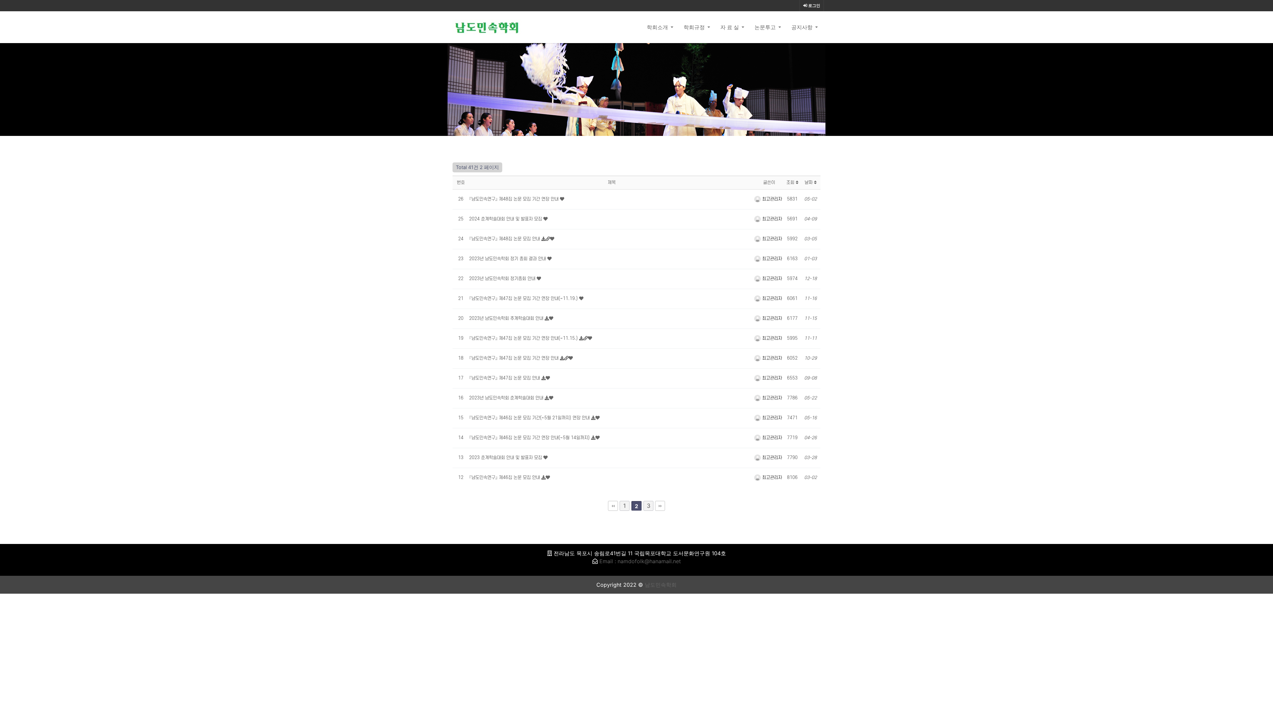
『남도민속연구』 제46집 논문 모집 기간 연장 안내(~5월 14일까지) (530, 437)
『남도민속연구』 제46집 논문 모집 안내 (505, 477)
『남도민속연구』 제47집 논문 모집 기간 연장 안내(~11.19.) (524, 298)
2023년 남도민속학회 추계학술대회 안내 (507, 318)
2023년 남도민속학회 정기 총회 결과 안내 (508, 258)
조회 (791, 182)
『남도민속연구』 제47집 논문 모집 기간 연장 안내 (514, 358)
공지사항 (802, 27)
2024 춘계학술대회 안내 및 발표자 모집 (506, 218)
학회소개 (658, 27)
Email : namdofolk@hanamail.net (640, 561)
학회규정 (695, 27)
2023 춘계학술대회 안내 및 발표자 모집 (506, 457)
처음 (613, 506)
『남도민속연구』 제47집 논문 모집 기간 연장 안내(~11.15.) (524, 338)
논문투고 (766, 27)
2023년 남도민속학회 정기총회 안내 (503, 278)
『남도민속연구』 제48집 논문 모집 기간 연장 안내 (514, 199)
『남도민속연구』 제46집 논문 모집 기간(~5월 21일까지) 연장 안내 (530, 417)
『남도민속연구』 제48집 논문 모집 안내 (505, 238)
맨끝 (660, 506)
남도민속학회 (661, 584)
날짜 (809, 182)
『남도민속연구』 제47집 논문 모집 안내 (505, 378)
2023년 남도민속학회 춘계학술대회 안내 (507, 397)
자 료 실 (730, 27)
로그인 (813, 5)
